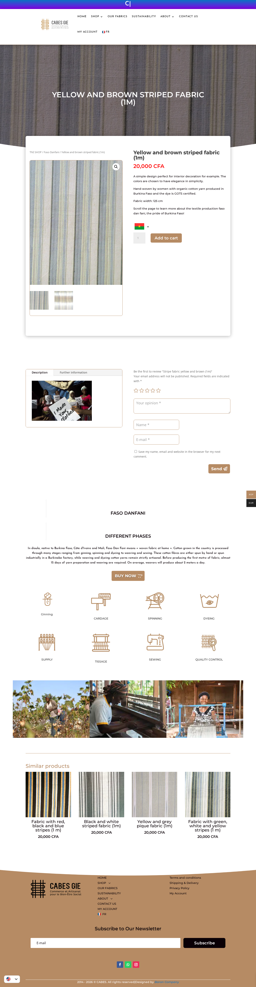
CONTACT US (188, 16)
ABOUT (165, 16)
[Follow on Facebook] (120, 964)
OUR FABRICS (117, 16)
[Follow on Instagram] (136, 964)
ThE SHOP (36, 152)
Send (216, 468)
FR (107, 32)
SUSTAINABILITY (144, 16)
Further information (73, 372)
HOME (82, 16)
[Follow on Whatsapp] (128, 964)
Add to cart (166, 238)
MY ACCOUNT (87, 32)
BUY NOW (125, 575)
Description (40, 372)
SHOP (95, 16)
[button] (116, 166)
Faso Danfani (51, 152)
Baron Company (167, 982)
